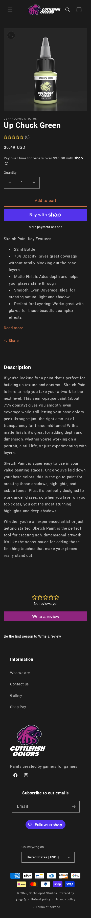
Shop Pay (18, 707)
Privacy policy (65, 899)
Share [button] (14, 341)
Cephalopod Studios (43, 893)
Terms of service (48, 907)
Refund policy (41, 899)
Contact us (19, 684)
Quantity (10, 172)
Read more (13, 328)
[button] (10, 9)
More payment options (45, 227)
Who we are (20, 673)
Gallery (16, 695)
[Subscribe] (73, 807)
